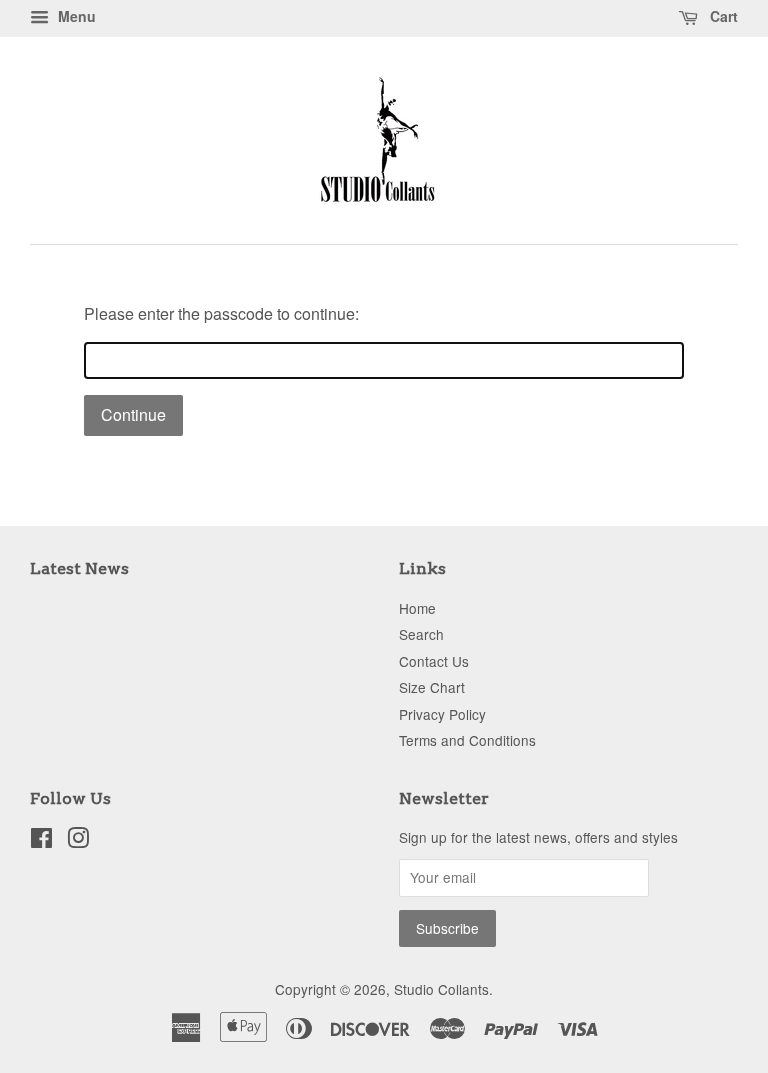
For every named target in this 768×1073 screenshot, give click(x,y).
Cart (722, 16)
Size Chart (432, 687)
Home (417, 608)
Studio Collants (441, 989)
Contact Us (434, 661)
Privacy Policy (442, 714)
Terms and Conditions (467, 740)
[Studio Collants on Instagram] (78, 841)
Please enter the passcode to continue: (221, 313)
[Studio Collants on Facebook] (41, 841)
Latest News (79, 568)
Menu (75, 16)
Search (421, 634)
